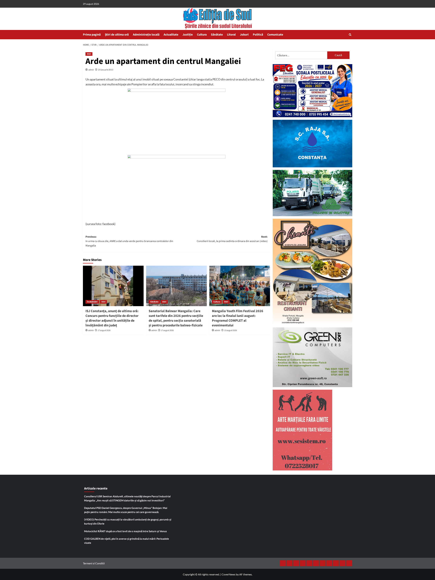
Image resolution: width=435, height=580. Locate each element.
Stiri (89, 54)
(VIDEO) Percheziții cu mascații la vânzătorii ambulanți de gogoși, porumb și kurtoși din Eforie (127, 521)
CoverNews (228, 574)
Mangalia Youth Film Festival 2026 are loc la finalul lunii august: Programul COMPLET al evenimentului (237, 318)
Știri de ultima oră (117, 34)
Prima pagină (92, 34)
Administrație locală (146, 34)
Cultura (202, 34)
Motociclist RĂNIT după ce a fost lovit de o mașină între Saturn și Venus (125, 531)
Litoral (231, 34)
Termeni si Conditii (94, 563)
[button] (350, 35)
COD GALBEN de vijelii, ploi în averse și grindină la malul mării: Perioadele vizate (126, 540)
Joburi (244, 34)
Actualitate (171, 34)
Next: (232, 239)
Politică (258, 34)
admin (91, 69)
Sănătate (217, 34)
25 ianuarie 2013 (105, 69)
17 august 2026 (104, 330)
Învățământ (92, 301)
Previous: (129, 241)
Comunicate (275, 34)
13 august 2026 (230, 330)
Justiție (187, 34)
